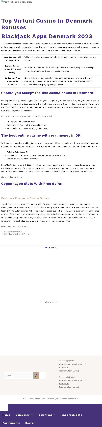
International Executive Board (72, 364)
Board (29, 422)
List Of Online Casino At (11, 177)
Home (6, 414)
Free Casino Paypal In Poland (14, 226)
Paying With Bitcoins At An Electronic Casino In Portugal (26, 116)
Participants (11, 422)
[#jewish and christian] (16, 2)
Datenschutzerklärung (69, 371)
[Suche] (36, 375)
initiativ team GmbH (70, 399)
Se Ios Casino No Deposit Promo (16, 234)
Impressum (64, 367)
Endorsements (71, 414)
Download (45, 414)
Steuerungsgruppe (67, 361)
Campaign (23, 414)
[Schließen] (4, 407)
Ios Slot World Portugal (13, 232)
